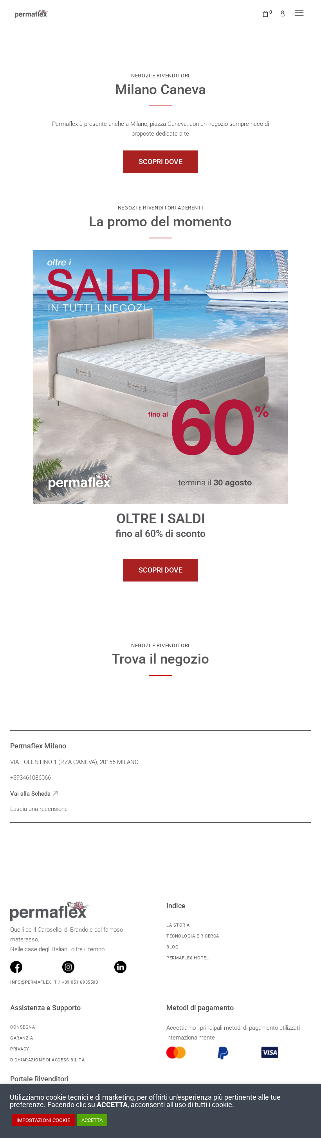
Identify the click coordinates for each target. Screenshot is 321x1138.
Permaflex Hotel (187, 958)
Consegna (22, 1027)
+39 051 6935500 (79, 982)
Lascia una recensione (39, 808)
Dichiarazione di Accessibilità (47, 1060)
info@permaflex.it (33, 982)
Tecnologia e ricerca (192, 936)
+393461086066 (30, 777)
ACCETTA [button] (92, 1120)
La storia (178, 925)
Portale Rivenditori (39, 1079)
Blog (172, 947)
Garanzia (21, 1038)
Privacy (19, 1049)
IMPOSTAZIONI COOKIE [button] (43, 1120)
